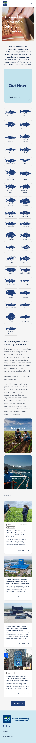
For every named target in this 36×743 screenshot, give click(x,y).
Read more (22, 550)
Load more (16, 703)
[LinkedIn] (3, 726)
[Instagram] (6, 726)
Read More (13, 97)
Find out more (16, 443)
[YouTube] (9, 726)
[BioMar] (5, 3)
